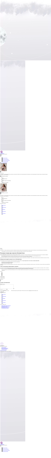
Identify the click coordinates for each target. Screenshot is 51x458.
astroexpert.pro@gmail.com (3, 350)
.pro (2, 153)
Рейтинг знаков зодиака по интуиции (6, 305)
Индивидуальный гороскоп (5, 348)
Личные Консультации (5, 161)
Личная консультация (4, 349)
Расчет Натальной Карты (6, 159)
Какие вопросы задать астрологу (5, 307)
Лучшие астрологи (4, 347)
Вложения (1, 290)
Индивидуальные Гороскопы (6, 160)
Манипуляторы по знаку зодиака (5, 306)
